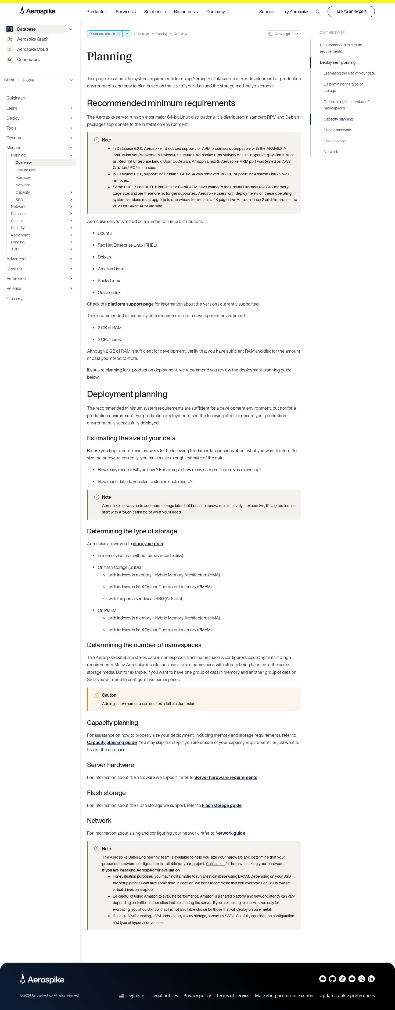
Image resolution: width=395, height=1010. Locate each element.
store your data (148, 543)
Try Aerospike (295, 11)
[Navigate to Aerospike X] (361, 980)
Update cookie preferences (347, 995)
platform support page (131, 304)
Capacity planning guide (112, 742)
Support (267, 11)
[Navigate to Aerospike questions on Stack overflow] (342, 980)
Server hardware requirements (226, 777)
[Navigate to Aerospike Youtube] (352, 980)
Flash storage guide (222, 805)
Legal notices (165, 995)
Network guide (230, 833)
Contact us (215, 863)
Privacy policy (197, 995)
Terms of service (233, 995)
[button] (318, 11)
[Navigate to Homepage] (37, 11)
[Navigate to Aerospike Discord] (322, 980)
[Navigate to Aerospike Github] (332, 980)
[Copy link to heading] (238, 102)
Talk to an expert (351, 11)
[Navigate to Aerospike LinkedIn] (371, 980)
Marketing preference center (284, 995)
